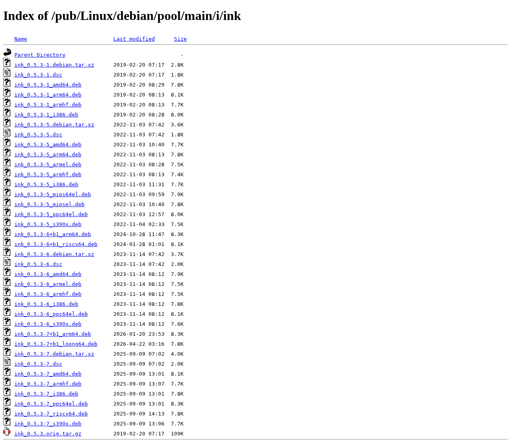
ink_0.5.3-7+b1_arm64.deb (52, 334)
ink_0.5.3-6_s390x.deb (47, 324)
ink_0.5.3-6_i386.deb (46, 304)
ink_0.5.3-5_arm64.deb (47, 155)
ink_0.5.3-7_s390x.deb (47, 424)
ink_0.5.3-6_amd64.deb (47, 274)
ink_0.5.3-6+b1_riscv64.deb (55, 244)
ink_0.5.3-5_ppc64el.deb (51, 214)
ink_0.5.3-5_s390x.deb (47, 224)
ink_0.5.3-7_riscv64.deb (51, 414)
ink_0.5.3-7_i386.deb (46, 394)
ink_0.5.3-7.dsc (38, 364)
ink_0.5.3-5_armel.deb (47, 164)
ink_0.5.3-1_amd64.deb (47, 85)
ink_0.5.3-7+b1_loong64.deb (55, 344)
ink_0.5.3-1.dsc (38, 75)
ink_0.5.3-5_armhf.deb (47, 174)
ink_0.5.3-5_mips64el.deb (52, 194)
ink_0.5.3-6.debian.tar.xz (54, 254)
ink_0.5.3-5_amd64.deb (47, 145)
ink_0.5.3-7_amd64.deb (47, 374)
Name (20, 39)
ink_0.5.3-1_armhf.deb (47, 105)
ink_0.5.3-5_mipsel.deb (49, 204)
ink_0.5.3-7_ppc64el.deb (51, 404)
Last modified (134, 39)
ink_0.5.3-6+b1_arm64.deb (52, 234)
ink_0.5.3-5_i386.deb (46, 184)
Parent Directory (39, 55)
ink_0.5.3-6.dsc (38, 264)
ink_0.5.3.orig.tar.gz (47, 434)
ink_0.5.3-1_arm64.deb (47, 95)
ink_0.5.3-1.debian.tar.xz (54, 65)
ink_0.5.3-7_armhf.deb (47, 384)
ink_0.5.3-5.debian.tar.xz (54, 125)
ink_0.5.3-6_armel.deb (47, 284)
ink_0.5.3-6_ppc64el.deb (51, 314)
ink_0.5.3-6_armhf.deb (47, 294)
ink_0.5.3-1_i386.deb (46, 115)
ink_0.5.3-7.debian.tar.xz (54, 354)
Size (180, 39)
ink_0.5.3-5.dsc (38, 135)
